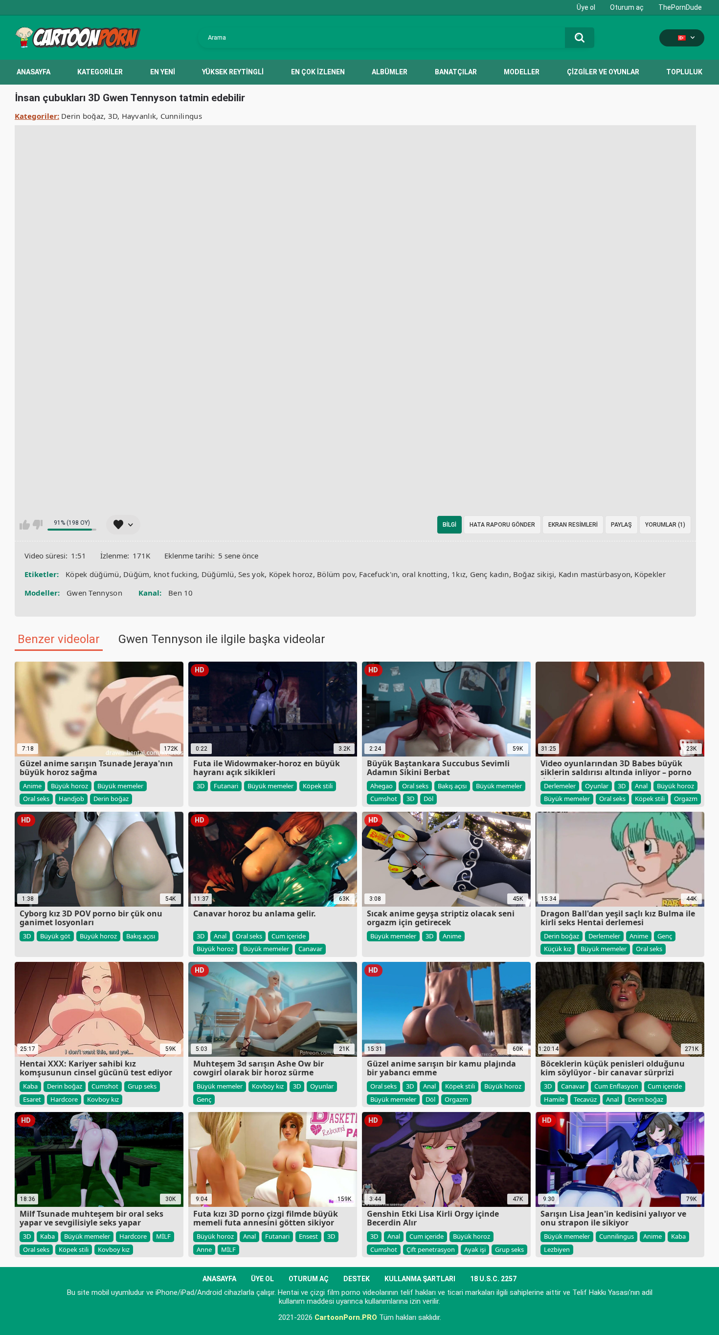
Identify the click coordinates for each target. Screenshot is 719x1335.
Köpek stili (318, 785)
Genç (664, 936)
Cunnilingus (181, 115)
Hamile (554, 1099)
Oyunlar (596, 785)
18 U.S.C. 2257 (493, 1279)
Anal (641, 785)
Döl (428, 798)
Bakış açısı (452, 785)
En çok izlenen (318, 72)
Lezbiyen (557, 1249)
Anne (204, 1249)
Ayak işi (475, 1249)
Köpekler (649, 574)
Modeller (521, 72)
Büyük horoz (69, 785)
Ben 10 (180, 592)
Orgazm (685, 798)
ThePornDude (680, 7)
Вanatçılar (456, 72)
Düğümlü (218, 574)
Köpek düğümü (92, 574)
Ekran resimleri (573, 524)
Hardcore (64, 1099)
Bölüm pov (336, 574)
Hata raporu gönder (502, 524)
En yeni (162, 72)
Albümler (389, 72)
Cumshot (383, 798)
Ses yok (251, 574)
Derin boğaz (82, 115)
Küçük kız (557, 948)
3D (113, 115)
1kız (458, 574)
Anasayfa (33, 72)
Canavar (310, 948)
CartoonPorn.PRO (346, 1317)
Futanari (226, 785)
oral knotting (425, 574)
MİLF (163, 1236)
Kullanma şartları (419, 1279)
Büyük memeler (120, 785)
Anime (32, 785)
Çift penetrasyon (430, 1249)
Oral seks (36, 798)
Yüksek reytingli (233, 72)
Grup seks (142, 1086)
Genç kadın (489, 574)
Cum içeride (288, 936)
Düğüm (136, 574)
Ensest (308, 1236)
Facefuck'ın (378, 574)
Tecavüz (585, 1099)
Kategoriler (100, 72)
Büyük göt (55, 936)
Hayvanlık (139, 115)
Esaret (32, 1099)
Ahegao (381, 785)
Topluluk (684, 72)
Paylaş (621, 524)
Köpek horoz (291, 574)
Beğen (25, 525)
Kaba (30, 1086)
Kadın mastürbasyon (594, 574)
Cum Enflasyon (616, 1086)
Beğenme (37, 525)
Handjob (71, 798)
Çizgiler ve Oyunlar (603, 72)
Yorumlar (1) (665, 524)
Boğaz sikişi (534, 574)
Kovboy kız (103, 1099)
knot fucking (176, 574)
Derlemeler (560, 785)
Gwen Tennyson (94, 592)
